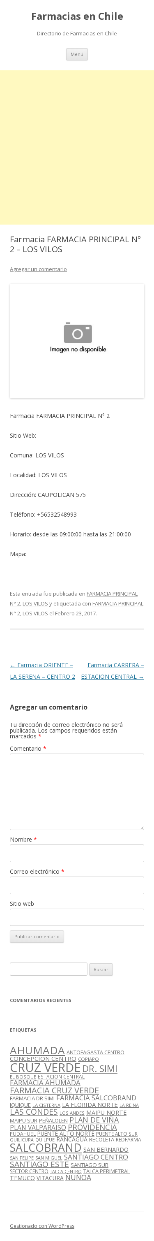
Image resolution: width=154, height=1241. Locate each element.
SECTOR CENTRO (29, 1171)
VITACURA (50, 1178)
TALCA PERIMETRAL (106, 1171)
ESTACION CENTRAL (61, 1076)
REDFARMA (128, 1139)
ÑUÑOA (78, 1177)
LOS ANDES (72, 1113)
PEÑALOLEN (53, 1120)
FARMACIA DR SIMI (32, 1098)
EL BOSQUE (23, 1077)
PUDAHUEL (23, 1133)
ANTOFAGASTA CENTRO (95, 1052)
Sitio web (22, 903)
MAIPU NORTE (106, 1112)
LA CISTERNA (46, 1105)
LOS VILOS (35, 603)
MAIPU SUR (23, 1120)
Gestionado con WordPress (42, 1225)
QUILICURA (22, 1140)
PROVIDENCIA (92, 1127)
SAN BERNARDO (106, 1149)
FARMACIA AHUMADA (45, 1082)
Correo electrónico (37, 871)
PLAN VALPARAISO (38, 1127)
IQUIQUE (20, 1105)
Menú (77, 54)
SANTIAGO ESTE (39, 1164)
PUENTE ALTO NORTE (65, 1133)
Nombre (23, 839)
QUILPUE (45, 1140)
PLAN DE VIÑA (94, 1120)
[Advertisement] (77, 147)
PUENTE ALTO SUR (117, 1133)
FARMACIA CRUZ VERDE (54, 1090)
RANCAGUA (71, 1139)
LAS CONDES (34, 1111)
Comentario (28, 748)
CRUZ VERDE (45, 1067)
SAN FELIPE (22, 1158)
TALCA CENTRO (66, 1171)
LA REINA (129, 1105)
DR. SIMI (99, 1068)
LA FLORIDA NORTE (90, 1104)
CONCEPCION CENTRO (43, 1058)
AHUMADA (37, 1050)
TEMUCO (22, 1178)
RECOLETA (101, 1139)
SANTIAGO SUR (89, 1165)
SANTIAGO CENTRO (96, 1157)
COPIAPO (88, 1059)
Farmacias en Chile (77, 16)
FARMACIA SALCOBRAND (96, 1097)
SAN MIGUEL (48, 1158)
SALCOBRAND (46, 1147)
